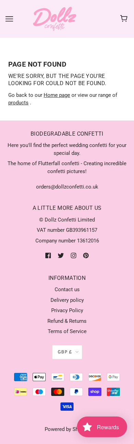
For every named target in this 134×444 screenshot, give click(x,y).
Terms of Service (67, 331)
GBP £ (65, 352)
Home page (57, 95)
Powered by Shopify (67, 429)
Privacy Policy (67, 310)
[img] (48, 255)
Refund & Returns (67, 321)
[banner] (54, 18)
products (18, 103)
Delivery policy (67, 300)
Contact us (67, 289)
